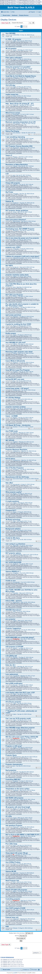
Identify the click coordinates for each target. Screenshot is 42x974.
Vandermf (15, 563)
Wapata (15, 417)
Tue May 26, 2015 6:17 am (25, 648)
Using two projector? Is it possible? (18, 67)
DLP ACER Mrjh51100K (13, 562)
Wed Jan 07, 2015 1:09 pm (25, 817)
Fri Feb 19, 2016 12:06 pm (27, 362)
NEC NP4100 (10, 440)
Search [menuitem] (40, 15)
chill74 (14, 539)
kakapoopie (16, 919)
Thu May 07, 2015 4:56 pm (26, 657)
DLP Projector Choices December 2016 (19, 146)
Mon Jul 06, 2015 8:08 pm (28, 602)
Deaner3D (15, 105)
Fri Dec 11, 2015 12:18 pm (26, 426)
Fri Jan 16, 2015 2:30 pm (24, 808)
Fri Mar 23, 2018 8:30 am (24, 59)
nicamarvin (16, 469)
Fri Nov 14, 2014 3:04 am (24, 863)
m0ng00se (15, 573)
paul (14, 175)
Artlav (14, 521)
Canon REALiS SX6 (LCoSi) (15, 361)
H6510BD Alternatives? (13, 610)
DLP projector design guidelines (17, 210)
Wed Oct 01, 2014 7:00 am (24, 882)
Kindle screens (11, 333)
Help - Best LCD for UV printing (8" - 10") (20, 103)
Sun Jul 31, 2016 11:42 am (32, 258)
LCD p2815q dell (11, 656)
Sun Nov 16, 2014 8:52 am (24, 845)
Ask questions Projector (14, 825)
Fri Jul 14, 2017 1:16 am (27, 114)
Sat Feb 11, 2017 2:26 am (26, 157)
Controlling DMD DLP (13, 779)
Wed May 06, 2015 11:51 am (25, 666)
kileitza (14, 891)
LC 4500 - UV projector (13, 39)
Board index (6, 969)
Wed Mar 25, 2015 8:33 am (25, 747)
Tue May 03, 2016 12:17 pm (27, 307)
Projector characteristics (14, 764)
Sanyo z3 (9, 155)
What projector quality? (14, 492)
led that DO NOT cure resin (15, 379)
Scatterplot (15, 790)
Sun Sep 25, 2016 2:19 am (27, 230)
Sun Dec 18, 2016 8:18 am (27, 193)
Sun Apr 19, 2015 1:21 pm (24, 720)
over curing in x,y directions (15, 544)
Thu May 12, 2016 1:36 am (25, 296)
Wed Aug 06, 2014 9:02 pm (27, 919)
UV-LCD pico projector (13, 702)
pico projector (10, 619)
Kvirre (14, 845)
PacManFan (16, 639)
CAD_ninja (15, 909)
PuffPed (15, 344)
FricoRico (15, 371)
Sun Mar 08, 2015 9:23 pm (23, 766)
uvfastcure (15, 77)
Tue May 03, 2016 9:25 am (26, 316)
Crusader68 (16, 675)
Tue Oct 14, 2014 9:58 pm (27, 873)
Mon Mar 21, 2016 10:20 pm (25, 344)
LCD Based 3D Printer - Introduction (18, 425)
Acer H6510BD (10, 33)
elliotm (14, 68)
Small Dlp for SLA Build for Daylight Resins (21, 76)
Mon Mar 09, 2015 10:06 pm (29, 756)
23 (40, 428)
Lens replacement (12, 674)
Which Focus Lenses (13, 113)
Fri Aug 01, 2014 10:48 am (25, 928)
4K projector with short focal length (18, 807)
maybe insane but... (12, 94)
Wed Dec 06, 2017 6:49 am (24, 68)
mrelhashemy (16, 451)
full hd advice (10, 459)
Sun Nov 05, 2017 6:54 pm (27, 105)
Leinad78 (15, 184)
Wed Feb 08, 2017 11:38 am (26, 166)
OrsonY (15, 296)
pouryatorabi (16, 484)
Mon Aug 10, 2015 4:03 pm (25, 502)
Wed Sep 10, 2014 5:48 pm (28, 900)
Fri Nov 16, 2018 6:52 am (27, 35)
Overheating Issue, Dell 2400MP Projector (20, 229)
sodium (15, 276)
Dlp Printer (9, 192)
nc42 (14, 729)
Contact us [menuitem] (26, 969)
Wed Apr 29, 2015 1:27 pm (27, 675)
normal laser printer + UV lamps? (17, 388)
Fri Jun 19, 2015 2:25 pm (28, 630)
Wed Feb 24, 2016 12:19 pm (26, 353)
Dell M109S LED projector (14, 798)
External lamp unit (12, 917)
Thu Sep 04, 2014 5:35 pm (27, 909)
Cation (14, 694)
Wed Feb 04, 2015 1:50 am (27, 799)
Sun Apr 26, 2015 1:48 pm (26, 685)
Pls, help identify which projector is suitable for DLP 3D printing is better (22, 305)
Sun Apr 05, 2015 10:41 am (24, 729)
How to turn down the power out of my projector (22, 238)
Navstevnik (16, 147)
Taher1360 (15, 545)
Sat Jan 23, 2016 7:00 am (26, 371)
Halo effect (9, 483)
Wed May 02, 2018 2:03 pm (25, 50)
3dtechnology (16, 221)
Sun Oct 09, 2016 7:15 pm (25, 212)
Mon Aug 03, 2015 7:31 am (24, 521)
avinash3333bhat (17, 554)
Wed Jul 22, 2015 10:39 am (30, 554)
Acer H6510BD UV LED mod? (16, 342)
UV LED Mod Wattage (13, 398)
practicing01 (16, 114)
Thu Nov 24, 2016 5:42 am (27, 203)
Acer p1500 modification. (14, 683)
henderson (15, 203)
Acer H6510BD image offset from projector (20, 728)
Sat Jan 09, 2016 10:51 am (25, 399)
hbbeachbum (16, 602)
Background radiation (13, 529)
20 (34, 428)
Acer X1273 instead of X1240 (15, 908)
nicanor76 (15, 772)
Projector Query (11, 755)
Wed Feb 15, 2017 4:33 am (27, 147)
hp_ (14, 854)
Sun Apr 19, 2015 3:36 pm (24, 694)
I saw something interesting (15, 137)
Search (30, 22)
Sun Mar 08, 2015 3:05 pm (26, 772)
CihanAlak (15, 593)
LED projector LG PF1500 (14, 647)
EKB (7, 926)
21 (36, 428)
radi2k (14, 41)
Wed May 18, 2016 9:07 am (24, 287)
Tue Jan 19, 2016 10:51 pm (23, 381)
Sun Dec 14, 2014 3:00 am (28, 836)
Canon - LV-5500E (12, 416)
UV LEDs (9, 816)
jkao (14, 381)
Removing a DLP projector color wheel (19, 352)
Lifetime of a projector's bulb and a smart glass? (22, 256)
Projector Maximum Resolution (16, 449)
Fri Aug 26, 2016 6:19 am (26, 248)
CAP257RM (16, 35)
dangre (14, 493)
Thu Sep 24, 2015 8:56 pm (27, 469)
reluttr (14, 611)
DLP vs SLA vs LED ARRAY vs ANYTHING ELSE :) (23, 834)
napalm (15, 747)
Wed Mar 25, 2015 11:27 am (28, 738)
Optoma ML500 (11, 871)
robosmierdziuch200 (18, 258)
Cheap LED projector (13, 183)
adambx (15, 648)
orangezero (16, 799)
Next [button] (26, 26)
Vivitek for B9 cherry (13, 538)
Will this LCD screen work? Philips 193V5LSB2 (22, 737)
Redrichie (15, 316)
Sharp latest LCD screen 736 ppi (17, 853)
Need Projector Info (12, 880)
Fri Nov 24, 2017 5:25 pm (24, 86)
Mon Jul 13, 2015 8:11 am (26, 593)
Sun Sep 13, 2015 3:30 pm (31, 478)
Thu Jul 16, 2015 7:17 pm (26, 563)
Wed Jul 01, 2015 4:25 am (25, 620)
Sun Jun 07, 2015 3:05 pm (28, 639)
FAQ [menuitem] (13, 12)
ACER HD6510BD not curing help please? (20, 637)
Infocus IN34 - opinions (14, 601)
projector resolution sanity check (17, 275)
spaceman (15, 873)
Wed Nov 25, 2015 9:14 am (28, 451)
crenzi (14, 530)
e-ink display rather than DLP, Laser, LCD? (20, 692)
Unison (14, 399)
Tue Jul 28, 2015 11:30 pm (24, 539)
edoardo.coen (16, 390)
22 (38, 428)
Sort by (17, 935)
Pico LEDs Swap (11, 844)
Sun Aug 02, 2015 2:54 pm (24, 530)
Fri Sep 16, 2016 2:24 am (24, 239)
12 (38, 134)
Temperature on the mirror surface (17, 789)
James (14, 50)
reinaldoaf (15, 781)
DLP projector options (13, 553)
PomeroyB (15, 827)
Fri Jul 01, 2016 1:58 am (24, 276)
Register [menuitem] (33, 12)
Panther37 (15, 362)
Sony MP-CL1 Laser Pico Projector (18, 370)
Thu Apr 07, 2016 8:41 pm (25, 335)
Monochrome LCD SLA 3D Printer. (17, 477)
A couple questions (12, 501)
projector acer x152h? (13, 247)
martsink (15, 657)
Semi (14, 287)
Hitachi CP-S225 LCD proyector (16, 890)
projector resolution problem (16, 407)
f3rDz (14, 882)
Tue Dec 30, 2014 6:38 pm (27, 827)
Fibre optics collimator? (14, 58)
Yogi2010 (15, 442)
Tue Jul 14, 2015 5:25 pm (28, 582)
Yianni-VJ (15, 138)
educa (14, 325)
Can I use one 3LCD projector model (18, 718)
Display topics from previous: (17, 933)
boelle (14, 86)
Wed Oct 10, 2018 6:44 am (24, 41)
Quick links (6, 12)
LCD (7, 174)
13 (40, 134)
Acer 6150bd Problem (13, 862)
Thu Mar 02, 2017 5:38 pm (26, 138)
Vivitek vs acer (11, 580)
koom (14, 408)
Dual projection (11, 770)
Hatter (14, 666)
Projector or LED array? (14, 746)
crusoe (14, 817)
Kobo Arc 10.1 (10, 665)
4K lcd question (11, 48)
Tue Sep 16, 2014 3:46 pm (25, 891)
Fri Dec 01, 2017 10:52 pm (27, 77)
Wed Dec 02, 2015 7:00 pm (26, 432)
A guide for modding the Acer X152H (18, 324)
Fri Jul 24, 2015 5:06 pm (26, 545)
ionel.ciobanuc (16, 123)
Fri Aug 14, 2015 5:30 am (27, 484)
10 (34, 134)
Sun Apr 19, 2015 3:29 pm (24, 703)
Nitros (14, 239)
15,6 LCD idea (10, 85)
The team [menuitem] (34, 969)
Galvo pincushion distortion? (16, 220)
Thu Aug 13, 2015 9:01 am (25, 493)
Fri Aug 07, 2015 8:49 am (24, 512)
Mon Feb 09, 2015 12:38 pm (27, 790)
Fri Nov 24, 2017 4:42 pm (24, 96)
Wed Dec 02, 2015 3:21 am (26, 442)
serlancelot (16, 248)
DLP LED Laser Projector (14, 295)
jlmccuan (15, 685)
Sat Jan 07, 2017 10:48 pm (23, 175)
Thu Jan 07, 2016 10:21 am (24, 408)
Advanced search (33, 22)
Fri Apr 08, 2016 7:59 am (24, 325)
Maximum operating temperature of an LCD (21, 122)
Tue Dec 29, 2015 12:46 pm (25, 417)
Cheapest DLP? (11, 510)
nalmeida (15, 432)
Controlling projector (13, 899)
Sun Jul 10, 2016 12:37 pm (27, 267)
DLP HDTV (9, 265)
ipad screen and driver (13, 315)
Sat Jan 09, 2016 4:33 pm (28, 390)
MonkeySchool (17, 756)
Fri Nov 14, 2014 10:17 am (23, 854)
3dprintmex (16, 230)
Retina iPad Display (12, 131)
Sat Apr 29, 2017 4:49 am (28, 123)
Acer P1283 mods (12, 431)
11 (36, 134)
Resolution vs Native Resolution (17, 164)
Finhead (15, 166)
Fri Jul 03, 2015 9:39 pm (23, 611)
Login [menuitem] (39, 12)
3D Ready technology (13, 519)
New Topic (5, 23)
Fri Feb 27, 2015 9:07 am (26, 781)
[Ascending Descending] (21, 938)
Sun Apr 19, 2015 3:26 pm (24, 714)
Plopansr (15, 157)
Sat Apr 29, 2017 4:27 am (28, 132)
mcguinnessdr (16, 630)
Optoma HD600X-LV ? (13, 571)
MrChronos (16, 307)
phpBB (15, 972)
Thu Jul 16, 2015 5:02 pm (26, 573)
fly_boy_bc (16, 267)
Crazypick (15, 193)
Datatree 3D (9, 201)
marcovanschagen (18, 478)
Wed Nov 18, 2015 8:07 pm (28, 460)
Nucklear (15, 426)
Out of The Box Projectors (15, 468)
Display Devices (8, 19)
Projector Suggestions (13, 628)
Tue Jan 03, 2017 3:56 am (26, 184)
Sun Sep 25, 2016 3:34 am (28, 221)
